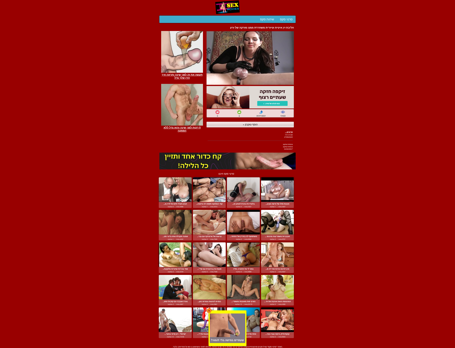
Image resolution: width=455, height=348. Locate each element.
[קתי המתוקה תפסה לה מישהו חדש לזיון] (209, 189)
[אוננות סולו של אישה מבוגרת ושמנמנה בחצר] (277, 189)
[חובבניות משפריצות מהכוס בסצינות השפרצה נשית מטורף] (277, 222)
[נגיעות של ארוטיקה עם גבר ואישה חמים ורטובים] (209, 222)
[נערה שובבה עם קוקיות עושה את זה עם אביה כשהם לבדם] (175, 287)
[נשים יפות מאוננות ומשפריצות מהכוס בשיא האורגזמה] (243, 287)
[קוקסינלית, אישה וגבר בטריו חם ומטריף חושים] (277, 319)
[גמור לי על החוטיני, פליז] (243, 254)
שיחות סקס (267, 19)
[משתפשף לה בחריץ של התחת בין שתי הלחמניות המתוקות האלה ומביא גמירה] (243, 222)
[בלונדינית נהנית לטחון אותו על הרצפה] (243, 189)
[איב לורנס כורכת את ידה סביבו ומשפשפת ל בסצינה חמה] (277, 254)
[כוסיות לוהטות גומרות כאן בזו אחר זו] (209, 287)
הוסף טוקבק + (250, 124)
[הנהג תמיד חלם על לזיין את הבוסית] (175, 189)
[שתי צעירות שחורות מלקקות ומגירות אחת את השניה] (175, 254)
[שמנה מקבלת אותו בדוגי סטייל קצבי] (175, 222)
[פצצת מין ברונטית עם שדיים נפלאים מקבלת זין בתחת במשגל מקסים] (209, 254)
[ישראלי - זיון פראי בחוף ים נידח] (175, 319)
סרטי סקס (286, 19)
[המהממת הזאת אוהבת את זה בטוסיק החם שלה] (277, 287)
